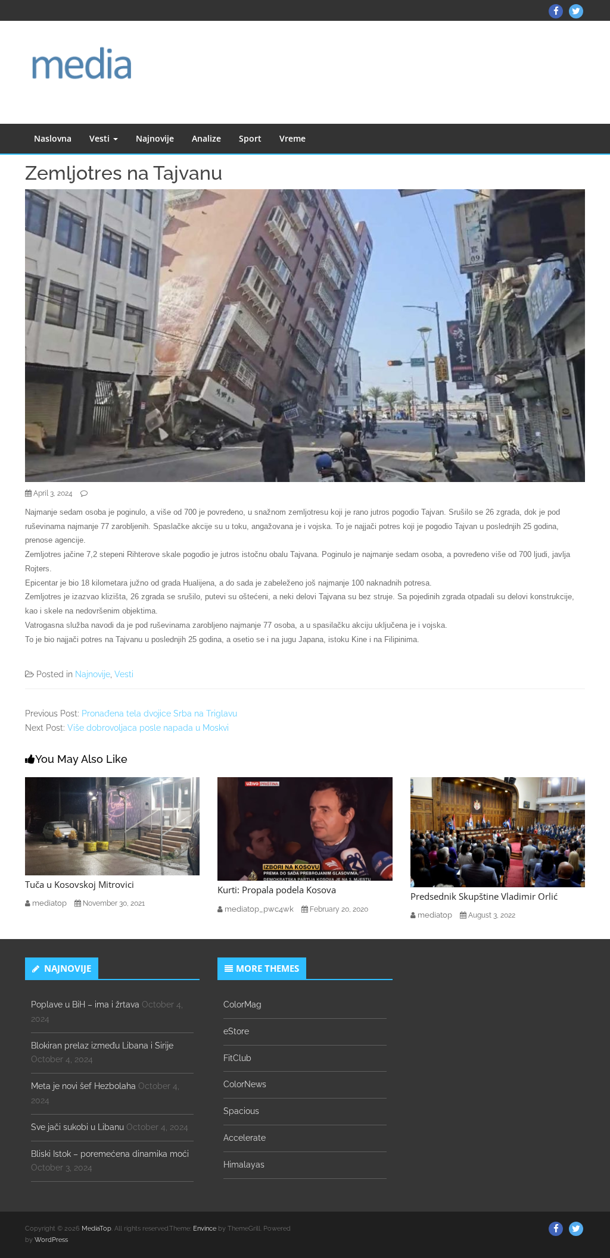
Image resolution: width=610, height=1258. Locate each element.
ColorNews (244, 1084)
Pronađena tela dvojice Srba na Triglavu (159, 713)
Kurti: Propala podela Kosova (276, 890)
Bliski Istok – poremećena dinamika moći (110, 1154)
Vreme (292, 138)
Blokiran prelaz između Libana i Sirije (102, 1045)
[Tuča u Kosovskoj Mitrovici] (112, 825)
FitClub (237, 1058)
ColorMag (242, 1004)
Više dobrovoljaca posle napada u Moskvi (148, 728)
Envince (204, 1228)
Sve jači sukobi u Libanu (77, 1127)
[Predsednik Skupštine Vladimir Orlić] (497, 831)
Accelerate (244, 1138)
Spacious (241, 1111)
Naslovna (52, 138)
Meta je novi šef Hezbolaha (83, 1086)
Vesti (100, 138)
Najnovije (155, 138)
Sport (250, 138)
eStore (236, 1031)
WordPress (51, 1240)
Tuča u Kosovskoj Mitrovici (79, 884)
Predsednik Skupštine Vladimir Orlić (484, 896)
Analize (206, 138)
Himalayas (243, 1164)
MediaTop (96, 1228)
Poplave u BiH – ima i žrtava (85, 1004)
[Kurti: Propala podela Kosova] (304, 828)
